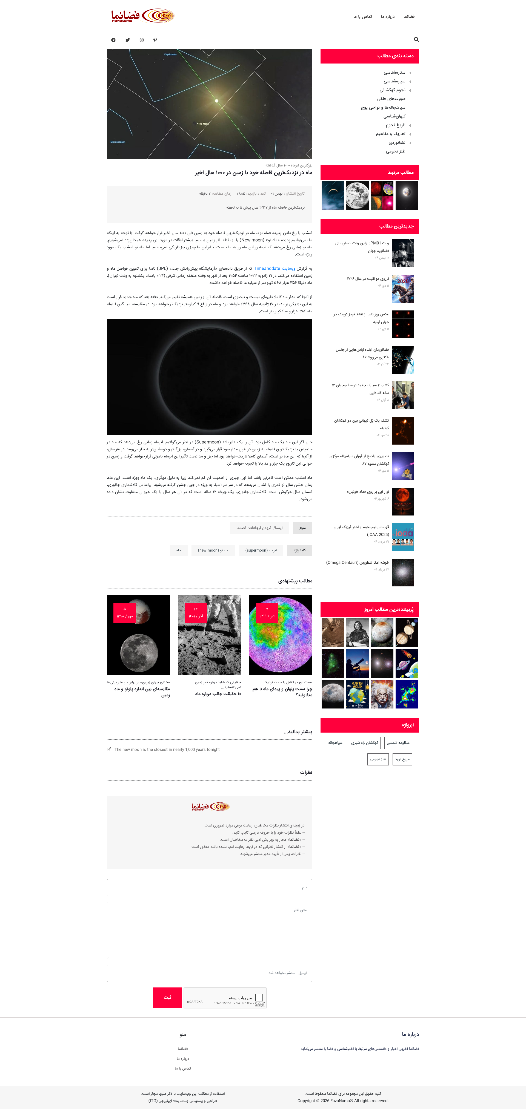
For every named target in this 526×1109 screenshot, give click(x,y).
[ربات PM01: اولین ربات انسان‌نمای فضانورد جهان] (403, 254)
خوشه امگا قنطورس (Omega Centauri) (357, 563)
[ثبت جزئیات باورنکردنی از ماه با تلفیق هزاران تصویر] (333, 694)
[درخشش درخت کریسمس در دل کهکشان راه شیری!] (333, 663)
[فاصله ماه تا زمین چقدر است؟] (407, 632)
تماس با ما (362, 16)
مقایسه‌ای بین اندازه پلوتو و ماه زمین (142, 692)
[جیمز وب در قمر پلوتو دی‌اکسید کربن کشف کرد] (382, 632)
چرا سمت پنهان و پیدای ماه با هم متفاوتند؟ (282, 692)
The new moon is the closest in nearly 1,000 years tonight (165, 750)
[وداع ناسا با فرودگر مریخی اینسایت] (333, 632)
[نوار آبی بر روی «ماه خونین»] (403, 503)
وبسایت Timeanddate (274, 269)
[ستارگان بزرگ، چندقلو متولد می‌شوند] (407, 694)
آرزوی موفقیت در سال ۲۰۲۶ (368, 279)
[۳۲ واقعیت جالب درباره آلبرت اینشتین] (382, 694)
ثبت (167, 997)
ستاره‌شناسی (394, 73)
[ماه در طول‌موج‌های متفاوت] (382, 195)
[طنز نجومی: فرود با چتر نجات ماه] (333, 195)
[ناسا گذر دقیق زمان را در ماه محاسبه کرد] (357, 195)
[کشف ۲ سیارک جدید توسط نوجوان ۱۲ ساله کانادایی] (403, 396)
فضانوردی (397, 143)
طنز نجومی (395, 151)
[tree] (370, 110)
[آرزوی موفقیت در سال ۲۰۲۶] (403, 290)
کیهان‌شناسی (394, 116)
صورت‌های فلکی (391, 99)
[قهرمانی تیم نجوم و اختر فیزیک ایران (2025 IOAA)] (403, 538)
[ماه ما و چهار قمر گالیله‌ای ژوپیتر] (407, 195)
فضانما (409, 16)
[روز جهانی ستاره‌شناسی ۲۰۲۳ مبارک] (357, 663)
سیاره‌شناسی (394, 81)
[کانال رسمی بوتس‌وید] (113, 40)
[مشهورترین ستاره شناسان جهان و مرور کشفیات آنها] (357, 632)
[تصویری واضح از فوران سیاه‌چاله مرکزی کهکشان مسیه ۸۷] (403, 467)
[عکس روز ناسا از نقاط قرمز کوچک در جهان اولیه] (403, 325)
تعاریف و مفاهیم (390, 134)
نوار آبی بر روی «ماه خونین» (368, 492)
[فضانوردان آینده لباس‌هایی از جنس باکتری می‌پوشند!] (403, 361)
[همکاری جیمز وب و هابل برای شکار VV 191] (382, 663)
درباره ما (388, 16)
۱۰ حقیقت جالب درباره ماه (218, 694)
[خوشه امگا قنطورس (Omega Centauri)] (403, 574)
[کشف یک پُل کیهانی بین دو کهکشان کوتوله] (403, 432)
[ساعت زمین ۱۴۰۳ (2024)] (357, 694)
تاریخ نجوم (395, 125)
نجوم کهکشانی (392, 90)
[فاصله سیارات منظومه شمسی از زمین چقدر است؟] (407, 663)
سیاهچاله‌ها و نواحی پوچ (383, 108)
